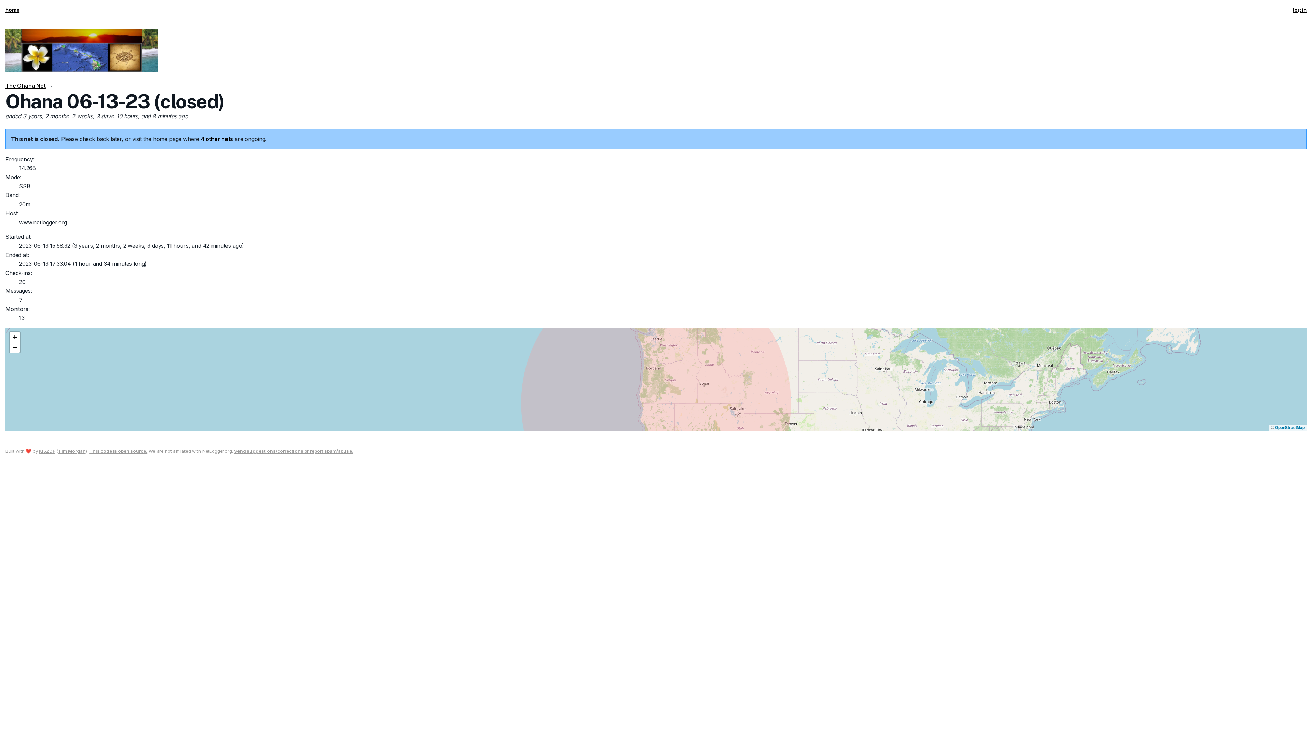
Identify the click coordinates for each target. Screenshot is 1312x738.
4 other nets (217, 139)
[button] (15, 337)
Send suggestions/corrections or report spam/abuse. (293, 451)
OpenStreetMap (1290, 427)
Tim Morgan (71, 451)
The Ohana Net (25, 85)
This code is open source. (118, 451)
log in (1300, 10)
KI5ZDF (47, 451)
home (12, 10)
